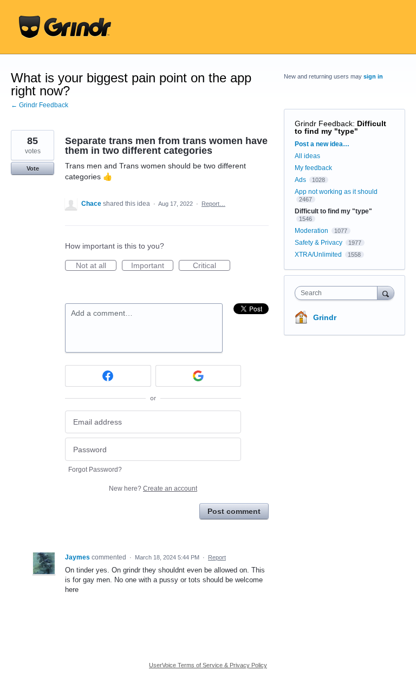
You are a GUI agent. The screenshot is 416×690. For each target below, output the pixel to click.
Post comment (234, 511)
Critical (211, 266)
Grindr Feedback (324, 123)
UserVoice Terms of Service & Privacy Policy (208, 665)
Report (217, 557)
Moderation (312, 231)
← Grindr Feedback (39, 105)
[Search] (385, 293)
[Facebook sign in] (108, 376)
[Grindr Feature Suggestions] (65, 27)
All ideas (307, 156)
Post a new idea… (322, 144)
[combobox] (338, 293)
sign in (373, 76)
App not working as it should (336, 192)
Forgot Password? (95, 469)
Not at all (96, 266)
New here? (153, 488)
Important (152, 266)
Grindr (324, 317)
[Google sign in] (198, 376)
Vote (33, 168)
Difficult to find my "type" (340, 127)
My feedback (313, 168)
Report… (213, 203)
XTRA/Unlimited (318, 254)
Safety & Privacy (319, 242)
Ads (300, 180)
